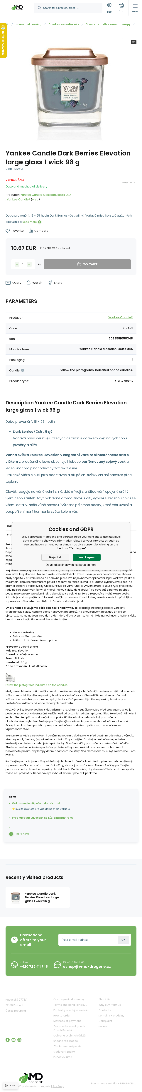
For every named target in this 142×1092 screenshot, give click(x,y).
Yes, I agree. (86, 557)
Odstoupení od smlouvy (68, 999)
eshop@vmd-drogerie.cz (87, 966)
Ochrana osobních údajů (69, 1035)
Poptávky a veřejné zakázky (71, 1010)
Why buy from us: (110, 1005)
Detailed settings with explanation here (71, 564)
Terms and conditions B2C (70, 1005)
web (35, 199)
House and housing (28, 24)
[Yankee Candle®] (129, 188)
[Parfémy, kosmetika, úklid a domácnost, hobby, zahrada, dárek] (7, 24)
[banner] (17, 8)
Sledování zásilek (64, 1052)
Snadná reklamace (65, 1041)
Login (123, 940)
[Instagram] (19, 1040)
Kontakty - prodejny (111, 1015)
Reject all (55, 557)
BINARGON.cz (128, 1083)
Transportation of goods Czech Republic (69, 1028)
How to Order (61, 1015)
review (103, 1026)
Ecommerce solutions (105, 1083)
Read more (30, 222)
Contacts (105, 1010)
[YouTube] (13, 1040)
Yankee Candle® (18, 199)
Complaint (105, 1021)
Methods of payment (67, 1021)
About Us (104, 999)
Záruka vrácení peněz (67, 1046)
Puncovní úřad (62, 1057)
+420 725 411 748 (34, 966)
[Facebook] (8, 1040)
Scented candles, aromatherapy (108, 24)
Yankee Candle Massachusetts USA (45, 195)
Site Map (58, 1086)
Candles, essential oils (63, 24)
